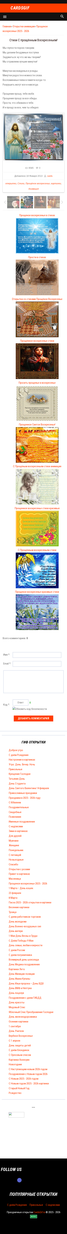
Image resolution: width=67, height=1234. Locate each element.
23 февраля (15, 893)
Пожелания (15, 816)
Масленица (15, 878)
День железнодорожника (23, 1016)
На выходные (16, 859)
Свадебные (15, 812)
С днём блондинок (19, 1050)
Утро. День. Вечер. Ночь (22, 764)
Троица (12, 912)
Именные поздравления (22, 821)
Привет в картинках (19, 874)
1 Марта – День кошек (21, 888)
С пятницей (15, 855)
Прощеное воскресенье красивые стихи (37, 591)
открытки (10, 183)
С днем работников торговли (25, 916)
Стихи (21, 183)
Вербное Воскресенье (21, 1035)
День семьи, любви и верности (25, 945)
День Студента (17, 783)
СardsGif (20, 8)
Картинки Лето (17, 969)
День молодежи (17, 921)
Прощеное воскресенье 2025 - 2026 (28, 883)
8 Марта (13, 897)
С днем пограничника (20, 955)
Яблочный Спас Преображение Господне (31, 1012)
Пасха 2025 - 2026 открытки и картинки (30, 902)
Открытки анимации (24, 26)
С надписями (16, 826)
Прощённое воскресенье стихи (37, 340)
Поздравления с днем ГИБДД (25, 997)
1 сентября (15, 1026)
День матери (16, 931)
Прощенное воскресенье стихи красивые (37, 508)
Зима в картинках (18, 831)
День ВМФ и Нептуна (20, 988)
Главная (7, 26)
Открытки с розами (19, 869)
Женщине (14, 845)
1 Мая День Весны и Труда (23, 935)
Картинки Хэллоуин (19, 1059)
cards (50, 176)
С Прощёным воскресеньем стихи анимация (37, 466)
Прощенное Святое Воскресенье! (37, 424)
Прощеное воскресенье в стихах (37, 215)
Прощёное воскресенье (38, 183)
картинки (56, 183)
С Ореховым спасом (20, 1055)
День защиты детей (20, 1045)
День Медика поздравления (24, 964)
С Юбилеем (15, 802)
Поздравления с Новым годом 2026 (28, 1074)
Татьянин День (17, 778)
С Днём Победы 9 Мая (21, 940)
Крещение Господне (20, 774)
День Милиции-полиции (22, 973)
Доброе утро (16, 750)
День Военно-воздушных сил (25, 926)
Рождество (15, 1093)
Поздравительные (19, 807)
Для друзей (15, 835)
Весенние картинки (19, 907)
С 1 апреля (14, 1040)
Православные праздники (23, 793)
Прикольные (15, 769)
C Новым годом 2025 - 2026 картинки (29, 1083)
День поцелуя (16, 993)
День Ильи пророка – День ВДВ (26, 983)
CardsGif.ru (39, 1212)
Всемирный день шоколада (24, 959)
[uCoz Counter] (16, 1116)
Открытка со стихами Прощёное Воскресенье (37, 299)
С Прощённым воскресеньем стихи (37, 550)
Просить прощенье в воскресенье (37, 382)
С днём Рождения (18, 755)
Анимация (33, 189)
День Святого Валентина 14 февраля (29, 788)
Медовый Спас (17, 1007)
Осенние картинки (18, 1021)
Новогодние (15, 1064)
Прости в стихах (37, 257)
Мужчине (14, 840)
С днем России (17, 950)
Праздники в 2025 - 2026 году (24, 797)
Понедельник (16, 850)
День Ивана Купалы (19, 978)
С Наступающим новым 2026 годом (28, 1069)
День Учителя (16, 1031)
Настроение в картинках (22, 759)
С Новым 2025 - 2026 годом (23, 1078)
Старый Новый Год (19, 1088)
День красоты (16, 1002)
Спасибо (13, 864)
